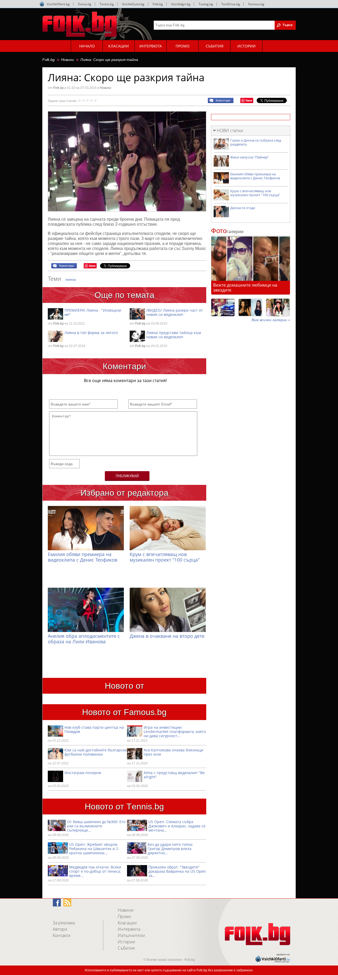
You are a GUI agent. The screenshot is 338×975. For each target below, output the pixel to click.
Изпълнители (131, 935)
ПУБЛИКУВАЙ (127, 476)
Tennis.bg (107, 4)
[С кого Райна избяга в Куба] (223, 307)
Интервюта (129, 929)
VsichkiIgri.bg (180, 4)
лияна (70, 279)
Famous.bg (256, 4)
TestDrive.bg (230, 4)
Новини (67, 59)
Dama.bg (84, 4)
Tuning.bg (206, 4)
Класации (127, 923)
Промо (124, 916)
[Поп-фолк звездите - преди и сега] (250, 307)
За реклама (64, 923)
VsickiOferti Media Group (42, 4)
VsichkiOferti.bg (58, 4)
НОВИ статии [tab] (230, 130)
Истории (126, 942)
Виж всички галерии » (271, 320)
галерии (227, 231)
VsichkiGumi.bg (133, 4)
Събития (126, 948)
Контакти (62, 935)
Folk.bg (158, 4)
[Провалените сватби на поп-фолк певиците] (278, 307)
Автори (60, 929)
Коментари (223, 100)
